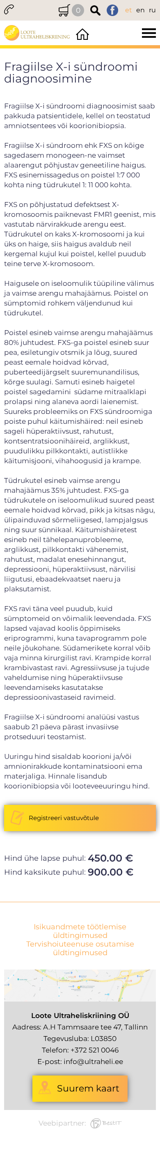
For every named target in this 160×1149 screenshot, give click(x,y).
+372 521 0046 (95, 1050)
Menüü (125, 33)
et (128, 10)
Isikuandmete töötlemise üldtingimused (80, 931)
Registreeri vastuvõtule (64, 818)
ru (152, 10)
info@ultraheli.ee (93, 1061)
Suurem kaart (88, 1088)
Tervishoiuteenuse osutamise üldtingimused (80, 948)
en (140, 10)
